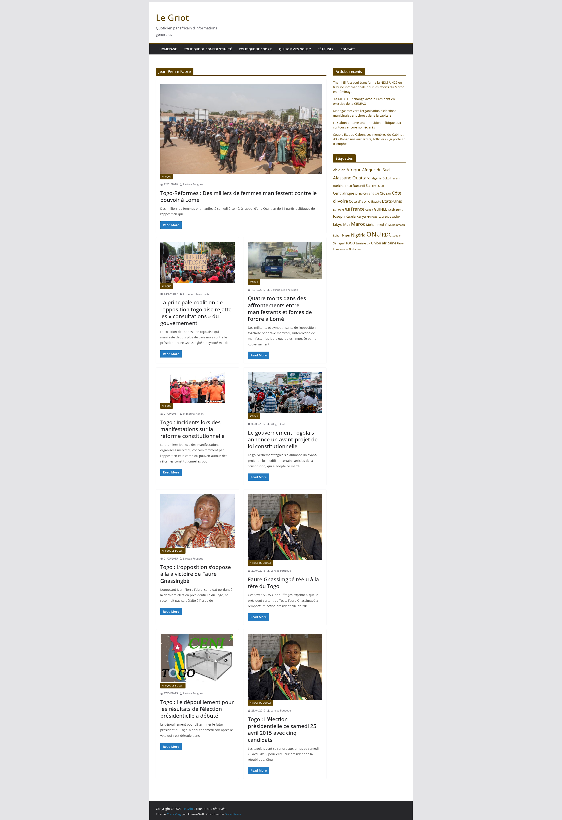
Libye (337, 224)
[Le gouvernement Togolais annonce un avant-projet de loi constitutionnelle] (285, 392)
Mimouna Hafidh (193, 413)
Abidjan (339, 170)
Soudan (397, 235)
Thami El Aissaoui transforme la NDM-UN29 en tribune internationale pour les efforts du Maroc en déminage (368, 87)
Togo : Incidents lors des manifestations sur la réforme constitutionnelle (192, 429)
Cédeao (385, 193)
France (357, 209)
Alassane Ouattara (352, 178)
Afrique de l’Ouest (173, 550)
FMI (347, 209)
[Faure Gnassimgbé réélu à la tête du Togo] (285, 527)
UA (368, 243)
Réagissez (325, 49)
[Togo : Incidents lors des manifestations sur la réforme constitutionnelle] (197, 387)
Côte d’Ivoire (359, 201)
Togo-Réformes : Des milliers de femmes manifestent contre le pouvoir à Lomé (238, 196)
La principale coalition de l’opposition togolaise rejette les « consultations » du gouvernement (196, 313)
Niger (346, 235)
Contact (347, 49)
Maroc (358, 224)
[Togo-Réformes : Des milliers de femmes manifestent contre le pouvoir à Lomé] (241, 129)
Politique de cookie (255, 49)
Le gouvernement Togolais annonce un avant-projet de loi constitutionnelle (283, 439)
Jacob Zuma (395, 209)
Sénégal (339, 243)
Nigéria (358, 235)
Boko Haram (391, 178)
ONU (373, 234)
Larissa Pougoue (193, 184)
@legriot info (278, 424)
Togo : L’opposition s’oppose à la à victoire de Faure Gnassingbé (195, 573)
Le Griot (172, 17)
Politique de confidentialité (208, 49)
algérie (376, 178)
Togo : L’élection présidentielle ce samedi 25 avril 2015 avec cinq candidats (282, 729)
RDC (387, 234)
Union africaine (383, 243)
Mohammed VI (376, 224)
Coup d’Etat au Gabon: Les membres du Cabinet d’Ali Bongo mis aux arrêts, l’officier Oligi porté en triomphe (369, 139)
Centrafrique (343, 193)
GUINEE (380, 209)
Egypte (376, 201)
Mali (346, 224)
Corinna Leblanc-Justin (196, 294)
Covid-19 (368, 193)
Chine (358, 193)
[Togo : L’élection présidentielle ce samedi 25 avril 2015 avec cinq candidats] (285, 667)
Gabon (369, 209)
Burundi (359, 185)
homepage (168, 49)
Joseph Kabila (344, 216)
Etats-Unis (392, 201)
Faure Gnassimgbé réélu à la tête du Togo (283, 583)
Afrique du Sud (376, 169)
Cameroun (375, 185)
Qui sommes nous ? (295, 49)
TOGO (350, 243)
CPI (377, 193)
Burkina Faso (342, 186)
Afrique (166, 176)
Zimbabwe (355, 249)
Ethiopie (338, 209)
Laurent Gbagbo (389, 217)
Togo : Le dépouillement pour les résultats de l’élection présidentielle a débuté (197, 708)
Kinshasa (372, 217)
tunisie (361, 243)
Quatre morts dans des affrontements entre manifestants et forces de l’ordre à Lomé (280, 308)
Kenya (361, 216)
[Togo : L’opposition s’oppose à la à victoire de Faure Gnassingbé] (197, 521)
